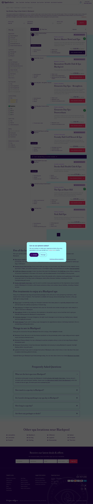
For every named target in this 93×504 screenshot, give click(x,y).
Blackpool (30, 7)
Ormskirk (72, 437)
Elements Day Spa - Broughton (68, 86)
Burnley (31, 437)
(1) (16, 102)
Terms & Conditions (39, 478)
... (83, 17)
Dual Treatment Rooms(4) (16, 66)
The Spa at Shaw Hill (63, 189)
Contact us (8, 482)
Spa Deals (8, 488)
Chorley (31, 440)
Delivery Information (40, 480)
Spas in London (24, 482)
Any (11, 83)
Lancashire (23, 7)
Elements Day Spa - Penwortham (63, 111)
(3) (14, 85)
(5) (14, 87)
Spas (12, 7)
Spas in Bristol (24, 486)
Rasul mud (18, 302)
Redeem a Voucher (11, 478)
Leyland (51, 437)
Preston (10, 440)
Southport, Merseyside (59, 134)
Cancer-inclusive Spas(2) (16, 45)
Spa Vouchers (24, 480)
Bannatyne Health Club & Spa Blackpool (67, 65)
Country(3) (13, 133)
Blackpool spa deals (73, 355)
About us (8, 484)
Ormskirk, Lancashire (59, 164)
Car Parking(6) (13, 62)
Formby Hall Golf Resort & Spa (68, 137)
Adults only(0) (13, 41)
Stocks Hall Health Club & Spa (67, 166)
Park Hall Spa (60, 214)
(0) (14, 89)
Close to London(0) (14, 131)
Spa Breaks (9, 490)
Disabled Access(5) (14, 64)
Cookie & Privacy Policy (40, 482)
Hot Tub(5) (13, 73)
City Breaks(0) (13, 39)
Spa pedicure (18, 312)
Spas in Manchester (25, 484)
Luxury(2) (12, 37)
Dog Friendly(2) (14, 35)
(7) (12, 55)
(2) (13, 110)
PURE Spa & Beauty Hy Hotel (23, 271)
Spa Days (23, 478)
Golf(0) (12, 75)
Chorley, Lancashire (59, 187)
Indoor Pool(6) (13, 69)
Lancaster (11, 437)
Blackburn (32, 435)
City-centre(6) (13, 134)
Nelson (71, 435)
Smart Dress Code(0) (15, 68)
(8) (13, 51)
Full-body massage (20, 317)
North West (17, 7)
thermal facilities (74, 268)
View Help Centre (88, 3)
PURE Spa (63, 271)
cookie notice (52, 250)
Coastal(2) (12, 136)
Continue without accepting (57, 259)
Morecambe (52, 440)
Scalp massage (19, 322)
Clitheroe (52, 435)
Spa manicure (19, 307)
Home (7, 7)
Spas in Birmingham (25, 488)
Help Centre (9, 480)
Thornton (72, 440)
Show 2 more (11, 77)
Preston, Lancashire (59, 37)
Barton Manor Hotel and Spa (67, 39)
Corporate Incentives (40, 484)
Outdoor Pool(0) (14, 71)
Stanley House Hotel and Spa (23, 266)
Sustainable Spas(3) (15, 43)
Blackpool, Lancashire (59, 61)
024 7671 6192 (81, 477)
